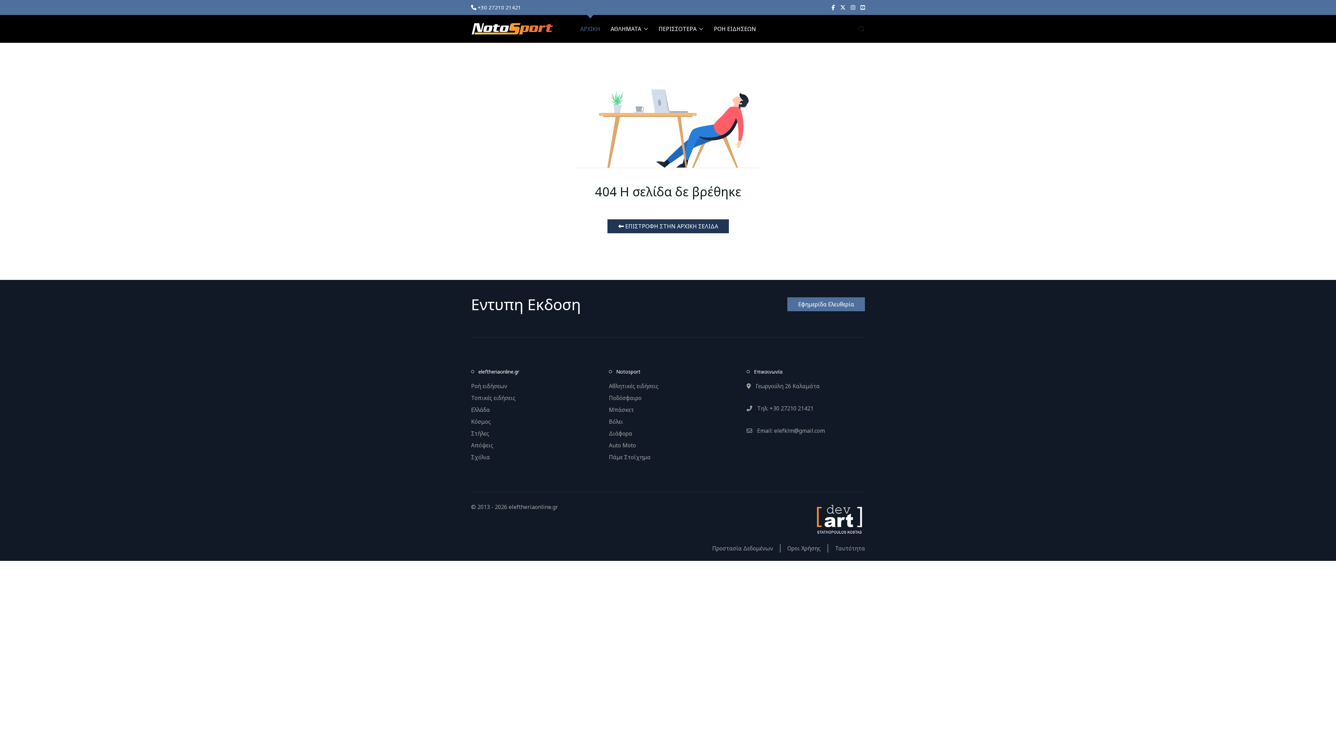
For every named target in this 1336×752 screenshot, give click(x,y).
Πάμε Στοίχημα (630, 457)
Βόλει (616, 421)
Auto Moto (622, 445)
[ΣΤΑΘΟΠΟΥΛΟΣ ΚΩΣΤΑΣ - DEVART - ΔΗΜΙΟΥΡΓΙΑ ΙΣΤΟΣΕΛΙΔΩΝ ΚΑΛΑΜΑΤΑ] (839, 519)
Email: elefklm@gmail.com (790, 430)
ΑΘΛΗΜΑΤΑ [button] (626, 29)
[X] (842, 7)
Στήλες (480, 433)
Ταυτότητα (850, 548)
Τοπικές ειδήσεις (493, 398)
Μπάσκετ (621, 410)
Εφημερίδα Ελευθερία (826, 304)
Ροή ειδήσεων (489, 386)
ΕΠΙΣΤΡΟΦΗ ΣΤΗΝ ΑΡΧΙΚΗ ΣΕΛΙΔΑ (671, 226)
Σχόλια (480, 457)
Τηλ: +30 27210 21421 (784, 408)
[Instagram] (853, 7)
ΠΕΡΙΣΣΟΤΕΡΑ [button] (678, 29)
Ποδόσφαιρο (625, 398)
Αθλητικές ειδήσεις (634, 386)
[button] (861, 29)
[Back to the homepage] (512, 29)
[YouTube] (862, 7)
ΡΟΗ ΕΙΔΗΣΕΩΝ (735, 29)
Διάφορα (620, 433)
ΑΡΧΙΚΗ (590, 29)
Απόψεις (482, 445)
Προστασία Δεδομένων (742, 548)
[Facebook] (833, 7)
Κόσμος (481, 421)
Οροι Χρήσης (804, 548)
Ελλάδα (480, 410)
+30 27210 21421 (498, 7)
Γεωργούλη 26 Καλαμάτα (787, 386)
